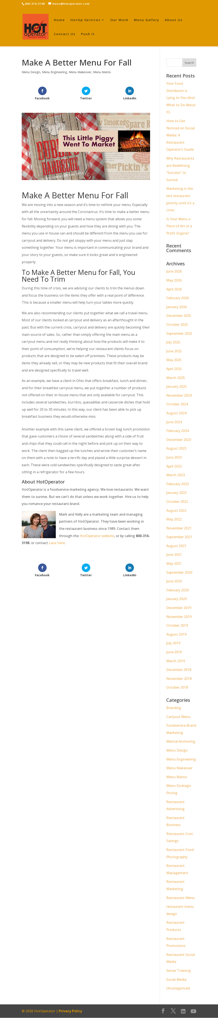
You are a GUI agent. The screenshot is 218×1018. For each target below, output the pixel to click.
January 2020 (176, 598)
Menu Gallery (146, 20)
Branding (173, 707)
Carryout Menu (178, 716)
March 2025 (175, 377)
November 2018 (179, 678)
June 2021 (174, 554)
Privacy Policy (70, 1011)
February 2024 (177, 430)
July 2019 (173, 643)
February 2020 (177, 590)
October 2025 (177, 324)
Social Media (176, 979)
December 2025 (178, 315)
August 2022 (176, 510)
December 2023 (178, 439)
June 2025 (174, 351)
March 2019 (175, 661)
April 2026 (174, 289)
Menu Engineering (54, 72)
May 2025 (174, 359)
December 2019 (178, 607)
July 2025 (173, 342)
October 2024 (177, 404)
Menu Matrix (102, 72)
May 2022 (174, 519)
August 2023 (176, 448)
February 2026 (177, 298)
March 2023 (175, 475)
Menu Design (31, 72)
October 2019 (177, 625)
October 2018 (177, 687)
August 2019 (176, 634)
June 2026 (174, 271)
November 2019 (179, 616)
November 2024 (179, 395)
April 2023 (174, 466)
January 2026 (176, 307)
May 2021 (174, 563)
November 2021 (179, 528)
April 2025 (174, 368)
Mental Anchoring (180, 741)
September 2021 (179, 537)
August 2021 (176, 545)
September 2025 (179, 333)
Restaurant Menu (180, 897)
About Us (174, 20)
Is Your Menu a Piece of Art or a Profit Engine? (179, 226)
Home (59, 20)
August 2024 (176, 413)
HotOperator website (97, 535)
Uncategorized (178, 988)
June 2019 (174, 652)
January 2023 (176, 492)
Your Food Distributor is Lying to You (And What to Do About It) (181, 97)
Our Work (119, 20)
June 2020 (174, 581)
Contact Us (65, 34)
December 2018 (178, 669)
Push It (88, 34)
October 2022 (177, 501)
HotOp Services (85, 20)
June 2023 (174, 457)
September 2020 (179, 572)
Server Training (178, 970)
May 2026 (174, 280)
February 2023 (177, 484)
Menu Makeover (80, 72)
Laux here (57, 542)
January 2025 (176, 386)
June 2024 (174, 422)
